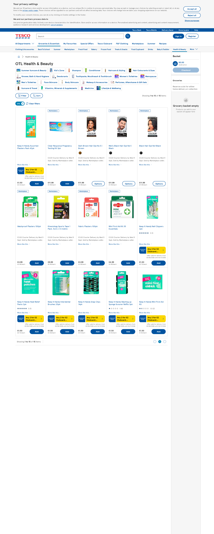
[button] (137, 30)
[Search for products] (127, 36)
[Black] (110, 153)
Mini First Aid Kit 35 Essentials (117, 227)
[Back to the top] (108, 351)
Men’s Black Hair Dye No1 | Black (120, 147)
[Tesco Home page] (22, 36)
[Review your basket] (175, 63)
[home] (19, 57)
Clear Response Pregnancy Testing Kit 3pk (60, 147)
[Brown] (80, 153)
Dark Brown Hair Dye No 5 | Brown (90, 147)
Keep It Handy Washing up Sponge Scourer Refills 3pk (121, 303)
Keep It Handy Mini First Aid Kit (151, 303)
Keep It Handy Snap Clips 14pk (89, 303)
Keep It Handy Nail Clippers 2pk (151, 227)
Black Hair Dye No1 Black (150, 145)
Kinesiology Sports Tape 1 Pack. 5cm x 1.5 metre (59, 227)
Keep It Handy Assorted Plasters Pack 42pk (27, 147)
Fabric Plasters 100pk (88, 226)
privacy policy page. (30, 10)
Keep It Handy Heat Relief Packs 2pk (28, 303)
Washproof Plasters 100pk (29, 226)
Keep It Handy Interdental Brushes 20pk (59, 303)
